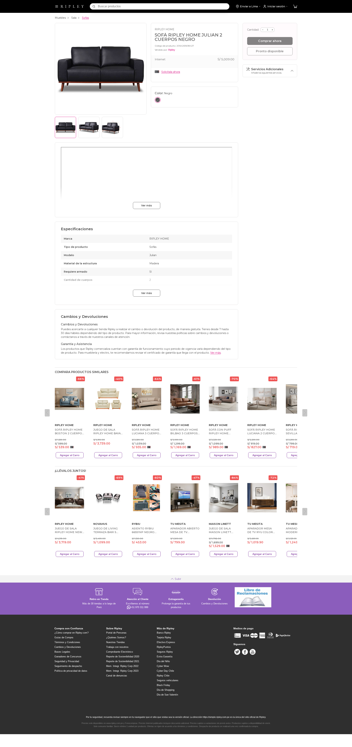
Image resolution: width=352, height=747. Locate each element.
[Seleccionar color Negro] (158, 100)
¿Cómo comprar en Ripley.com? (71, 632)
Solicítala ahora (170, 72)
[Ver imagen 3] (112, 127)
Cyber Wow (163, 666)
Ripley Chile (163, 675)
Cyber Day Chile (165, 670)
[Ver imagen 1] (65, 127)
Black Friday (163, 685)
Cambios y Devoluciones (67, 647)
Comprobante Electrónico (119, 651)
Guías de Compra (63, 637)
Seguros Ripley (165, 651)
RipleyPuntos (164, 647)
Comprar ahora (269, 41)
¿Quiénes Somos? (116, 637)
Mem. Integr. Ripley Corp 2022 (122, 666)
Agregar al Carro (69, 455)
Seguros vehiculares (167, 680)
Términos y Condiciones (67, 642)
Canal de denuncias (116, 675)
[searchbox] (163, 6)
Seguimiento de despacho (68, 666)
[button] (295, 6)
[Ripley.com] (72, 6)
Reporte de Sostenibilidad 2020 (122, 656)
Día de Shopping (165, 690)
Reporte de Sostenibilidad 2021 (122, 661)
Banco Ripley (164, 632)
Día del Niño (163, 661)
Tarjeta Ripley (164, 637)
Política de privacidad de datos (70, 670)
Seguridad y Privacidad (66, 661)
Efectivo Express (166, 642)
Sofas (85, 17)
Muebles (60, 17)
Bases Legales (62, 651)
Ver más (146, 205)
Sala (73, 17)
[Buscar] (94, 6)
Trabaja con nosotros (117, 647)
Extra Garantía (164, 656)
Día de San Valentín (167, 694)
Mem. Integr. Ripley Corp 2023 (122, 670)
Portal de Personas (116, 632)
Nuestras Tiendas (115, 642)
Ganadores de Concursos (67, 656)
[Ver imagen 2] (89, 127)
